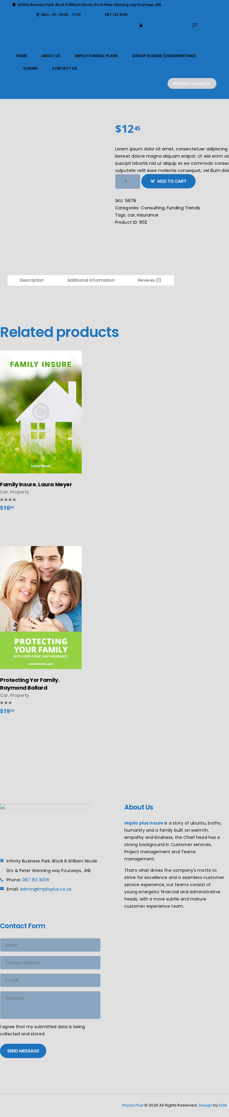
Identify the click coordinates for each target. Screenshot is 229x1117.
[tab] (32, 280)
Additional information (91, 280)
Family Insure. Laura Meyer (36, 484)
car (131, 215)
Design (205, 1105)
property (19, 492)
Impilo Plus (132, 1105)
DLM (222, 1105)
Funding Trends (183, 208)
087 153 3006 (35, 880)
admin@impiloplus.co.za (45, 889)
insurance (147, 215)
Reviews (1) (150, 280)
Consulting (153, 208)
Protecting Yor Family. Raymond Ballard (29, 683)
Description (32, 280)
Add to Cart (171, 181)
